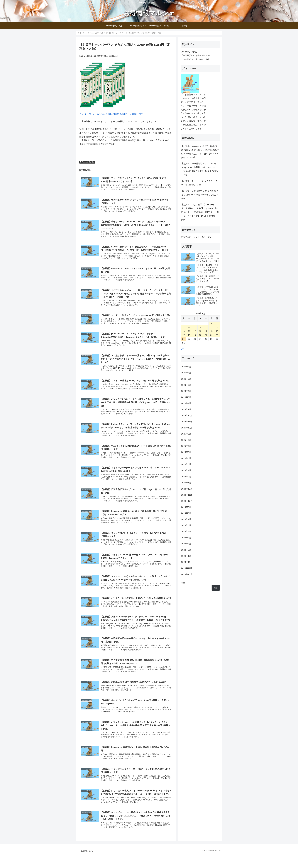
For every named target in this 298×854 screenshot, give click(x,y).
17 (183, 335)
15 (211, 331)
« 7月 (183, 349)
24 (183, 339)
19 (194, 335)
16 (217, 331)
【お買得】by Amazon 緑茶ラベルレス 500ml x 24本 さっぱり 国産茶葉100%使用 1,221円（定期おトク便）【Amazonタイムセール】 (200, 152)
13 (200, 331)
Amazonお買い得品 (88, 162)
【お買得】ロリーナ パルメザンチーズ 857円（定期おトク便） (199, 183)
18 (189, 335)
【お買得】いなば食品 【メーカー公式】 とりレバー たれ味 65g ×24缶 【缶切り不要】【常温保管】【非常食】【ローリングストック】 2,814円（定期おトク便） (200, 212)
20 (200, 335)
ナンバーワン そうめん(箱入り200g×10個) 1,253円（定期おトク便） (111, 114)
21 (206, 335)
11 (189, 331)
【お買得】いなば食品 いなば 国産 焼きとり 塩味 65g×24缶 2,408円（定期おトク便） (199, 195)
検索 (183, 583)
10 (183, 331)
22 (211, 335)
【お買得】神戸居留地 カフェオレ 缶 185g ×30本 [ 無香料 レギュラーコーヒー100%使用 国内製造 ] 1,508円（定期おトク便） (200, 169)
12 (194, 331)
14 (206, 331)
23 (217, 335)
